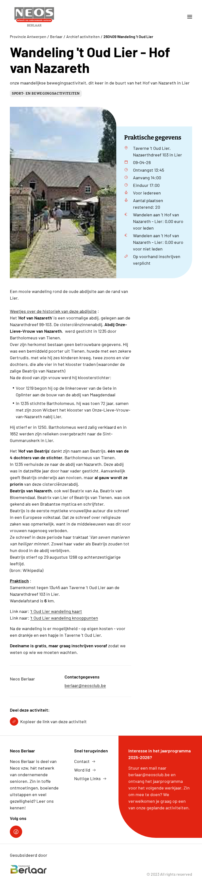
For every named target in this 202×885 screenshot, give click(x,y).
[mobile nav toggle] (187, 16)
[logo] (34, 16)
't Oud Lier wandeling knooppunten (64, 618)
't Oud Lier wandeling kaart (56, 611)
